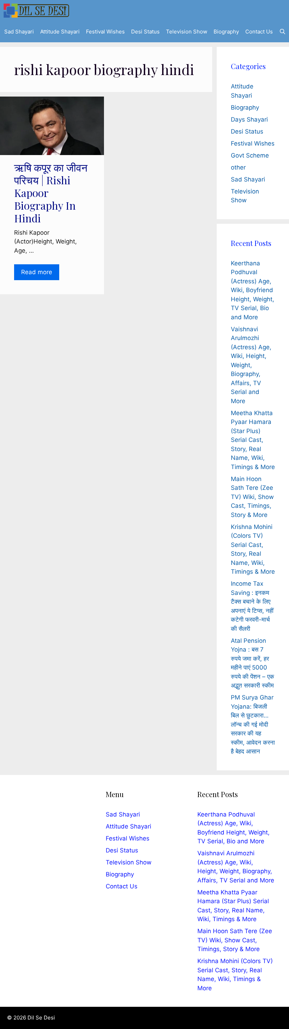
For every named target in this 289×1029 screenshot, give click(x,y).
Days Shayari (249, 119)
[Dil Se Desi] (36, 10)
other (238, 167)
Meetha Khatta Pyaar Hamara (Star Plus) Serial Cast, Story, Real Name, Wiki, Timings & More (253, 439)
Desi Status (145, 31)
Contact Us (259, 31)
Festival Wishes (105, 31)
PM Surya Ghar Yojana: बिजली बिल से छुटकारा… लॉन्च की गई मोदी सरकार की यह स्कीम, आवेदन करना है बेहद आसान (253, 724)
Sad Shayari (19, 31)
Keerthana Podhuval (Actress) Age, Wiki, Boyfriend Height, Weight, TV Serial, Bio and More (252, 290)
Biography (226, 31)
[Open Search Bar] (282, 31)
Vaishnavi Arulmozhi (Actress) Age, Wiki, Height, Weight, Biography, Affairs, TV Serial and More (251, 365)
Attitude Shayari (60, 31)
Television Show (186, 31)
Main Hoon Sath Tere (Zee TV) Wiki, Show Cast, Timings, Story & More (252, 496)
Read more (36, 272)
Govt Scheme (250, 155)
